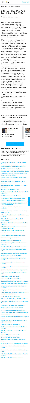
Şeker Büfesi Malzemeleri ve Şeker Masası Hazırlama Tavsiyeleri (14, 223)
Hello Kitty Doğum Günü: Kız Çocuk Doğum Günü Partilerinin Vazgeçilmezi (13, 227)
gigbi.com (2, 6)
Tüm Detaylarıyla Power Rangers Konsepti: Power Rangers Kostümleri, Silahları (14, 174)
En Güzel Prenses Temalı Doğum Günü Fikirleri (13, 235)
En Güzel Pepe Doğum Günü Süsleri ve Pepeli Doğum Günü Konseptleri (14, 313)
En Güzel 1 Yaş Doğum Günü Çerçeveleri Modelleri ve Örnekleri (14, 266)
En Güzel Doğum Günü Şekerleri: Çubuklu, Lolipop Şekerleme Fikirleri (13, 178)
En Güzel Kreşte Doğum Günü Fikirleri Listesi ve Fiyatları (13, 346)
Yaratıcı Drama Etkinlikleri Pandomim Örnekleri (13, 198)
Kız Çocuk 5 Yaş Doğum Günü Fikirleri (10, 337)
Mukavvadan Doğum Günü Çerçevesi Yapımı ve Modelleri (13, 182)
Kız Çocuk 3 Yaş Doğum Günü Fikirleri (10, 296)
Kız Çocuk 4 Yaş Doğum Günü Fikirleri (10, 335)
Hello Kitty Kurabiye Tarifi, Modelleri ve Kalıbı (12, 230)
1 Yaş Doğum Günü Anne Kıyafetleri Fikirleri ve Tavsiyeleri (13, 207)
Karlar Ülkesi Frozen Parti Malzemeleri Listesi (12, 233)
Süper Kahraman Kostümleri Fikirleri (10, 189)
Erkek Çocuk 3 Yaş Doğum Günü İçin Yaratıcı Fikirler (14, 247)
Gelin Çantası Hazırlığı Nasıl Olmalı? (10, 276)
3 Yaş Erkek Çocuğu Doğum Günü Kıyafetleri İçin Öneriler (13, 258)
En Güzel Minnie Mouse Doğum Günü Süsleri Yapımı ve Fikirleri (15, 317)
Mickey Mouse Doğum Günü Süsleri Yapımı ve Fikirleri (14, 283)
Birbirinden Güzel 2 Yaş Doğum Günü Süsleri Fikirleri (14, 299)
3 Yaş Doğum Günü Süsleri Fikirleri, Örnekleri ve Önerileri (13, 331)
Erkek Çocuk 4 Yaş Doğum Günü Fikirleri (11, 279)
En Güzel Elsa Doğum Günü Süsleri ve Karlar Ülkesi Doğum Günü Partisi (14, 321)
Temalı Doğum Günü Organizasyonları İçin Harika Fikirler (13, 273)
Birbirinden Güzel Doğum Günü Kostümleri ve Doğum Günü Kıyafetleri (14, 211)
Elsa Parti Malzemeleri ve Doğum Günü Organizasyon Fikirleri (14, 350)
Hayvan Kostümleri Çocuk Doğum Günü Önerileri (13, 310)
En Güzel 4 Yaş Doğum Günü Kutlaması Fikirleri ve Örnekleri (14, 327)
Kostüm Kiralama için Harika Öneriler (10, 238)
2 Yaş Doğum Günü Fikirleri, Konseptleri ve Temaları (14, 343)
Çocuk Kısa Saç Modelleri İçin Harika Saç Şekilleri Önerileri (13, 163)
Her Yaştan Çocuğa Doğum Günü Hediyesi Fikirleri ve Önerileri (14, 302)
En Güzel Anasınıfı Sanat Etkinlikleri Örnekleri (12, 200)
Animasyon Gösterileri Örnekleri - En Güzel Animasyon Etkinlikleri (15, 215)
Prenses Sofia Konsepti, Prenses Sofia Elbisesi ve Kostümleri (13, 243)
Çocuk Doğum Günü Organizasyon (14, 6)
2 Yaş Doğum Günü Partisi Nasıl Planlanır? (12, 307)
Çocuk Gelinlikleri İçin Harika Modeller (10, 196)
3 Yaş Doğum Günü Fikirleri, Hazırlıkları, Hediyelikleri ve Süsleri (14, 354)
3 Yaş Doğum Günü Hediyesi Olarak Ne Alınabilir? (13, 290)
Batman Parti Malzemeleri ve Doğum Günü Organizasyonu (12, 219)
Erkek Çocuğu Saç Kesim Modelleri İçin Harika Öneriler (15, 171)
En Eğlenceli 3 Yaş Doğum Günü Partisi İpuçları (13, 305)
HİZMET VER (26, 2)
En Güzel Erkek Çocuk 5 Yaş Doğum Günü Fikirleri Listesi (13, 250)
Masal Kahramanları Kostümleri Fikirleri (11, 240)
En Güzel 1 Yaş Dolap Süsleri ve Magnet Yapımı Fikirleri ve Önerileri (15, 192)
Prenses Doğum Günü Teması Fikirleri (10, 324)
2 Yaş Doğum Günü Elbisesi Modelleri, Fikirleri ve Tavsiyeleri (13, 286)
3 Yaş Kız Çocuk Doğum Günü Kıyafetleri (11, 255)
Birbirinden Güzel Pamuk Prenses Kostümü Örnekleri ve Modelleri (14, 186)
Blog (6, 6)
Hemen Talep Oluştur (15, 144)
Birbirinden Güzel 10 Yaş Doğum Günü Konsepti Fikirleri (13, 340)
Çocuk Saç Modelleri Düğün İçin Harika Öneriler (13, 166)
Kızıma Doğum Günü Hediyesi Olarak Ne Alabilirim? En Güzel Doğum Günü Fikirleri (15, 293)
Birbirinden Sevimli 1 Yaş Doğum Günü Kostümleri (14, 253)
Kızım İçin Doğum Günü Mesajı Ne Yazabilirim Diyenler (14, 281)
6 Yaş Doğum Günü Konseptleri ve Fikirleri (11, 358)
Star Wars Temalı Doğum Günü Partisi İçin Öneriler (14, 270)
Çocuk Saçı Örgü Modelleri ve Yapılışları (11, 169)
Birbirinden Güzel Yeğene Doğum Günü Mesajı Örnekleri (12, 262)
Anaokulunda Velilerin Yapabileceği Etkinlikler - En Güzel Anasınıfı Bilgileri (14, 203)
